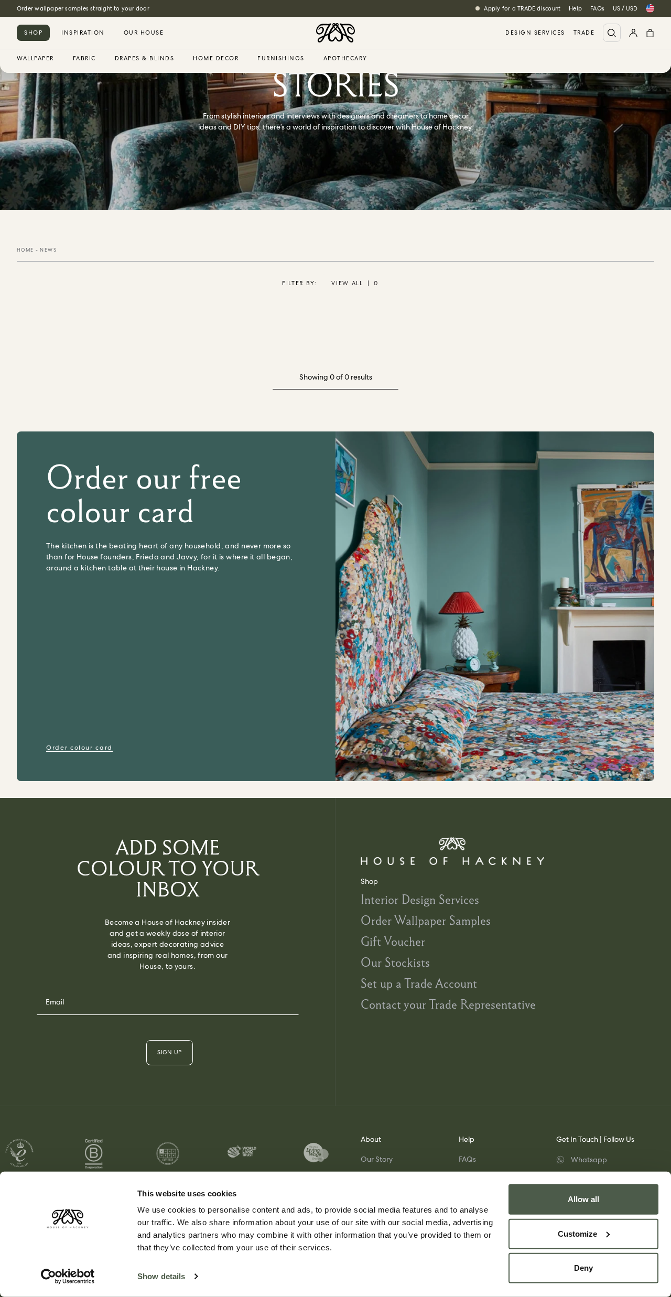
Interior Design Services (420, 899)
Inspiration (83, 32)
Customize (577, 1233)
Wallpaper (35, 59)
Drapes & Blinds (145, 59)
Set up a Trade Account (419, 983)
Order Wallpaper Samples (426, 920)
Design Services (535, 33)
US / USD (625, 8)
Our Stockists (395, 962)
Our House (144, 32)
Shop (33, 32)
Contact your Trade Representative (448, 1004)
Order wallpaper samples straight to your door (83, 8)
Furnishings (281, 59)
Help (575, 8)
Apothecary (345, 59)
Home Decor (216, 59)
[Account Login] (633, 32)
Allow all (583, 1199)
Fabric (84, 59)
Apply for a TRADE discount (522, 8)
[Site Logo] (335, 33)
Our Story (377, 1159)
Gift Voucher (393, 941)
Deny (583, 1267)
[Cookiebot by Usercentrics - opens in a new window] (68, 1276)
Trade (584, 33)
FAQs (597, 8)
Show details (161, 1276)
